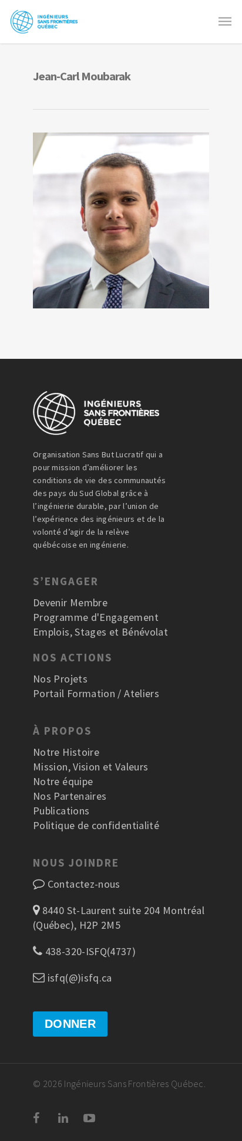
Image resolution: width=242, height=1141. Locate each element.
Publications (61, 810)
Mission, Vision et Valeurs (90, 766)
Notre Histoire (66, 752)
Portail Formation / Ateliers (96, 693)
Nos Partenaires (69, 796)
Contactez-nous (84, 884)
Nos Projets (60, 678)
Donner (70, 1023)
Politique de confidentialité (96, 825)
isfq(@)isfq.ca (78, 977)
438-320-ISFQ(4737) (89, 951)
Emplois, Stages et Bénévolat (100, 632)
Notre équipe (63, 781)
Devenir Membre (70, 602)
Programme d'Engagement (96, 617)
